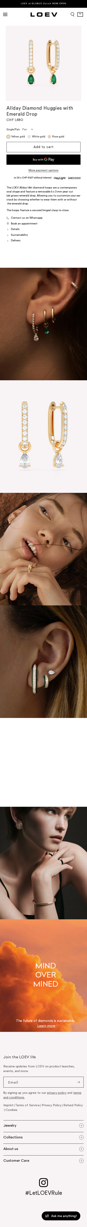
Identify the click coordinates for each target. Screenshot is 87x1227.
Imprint (8, 1105)
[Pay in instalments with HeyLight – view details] (74, 178)
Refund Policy (73, 1105)
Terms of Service (27, 1105)
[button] (5, 14)
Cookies (11, 1110)
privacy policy (56, 1092)
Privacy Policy (51, 1105)
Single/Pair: (13, 129)
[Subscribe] (78, 1082)
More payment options (44, 170)
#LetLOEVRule (43, 1193)
